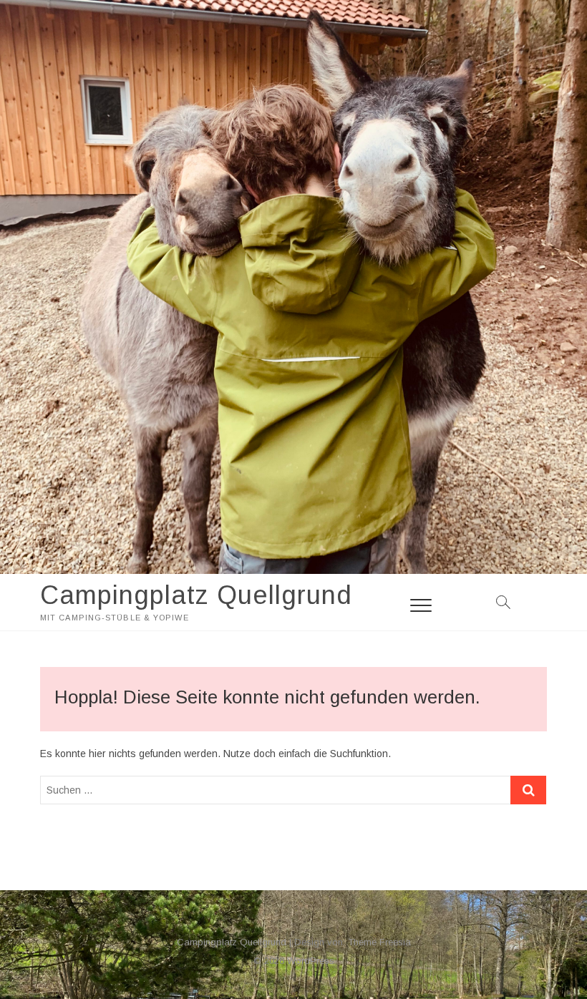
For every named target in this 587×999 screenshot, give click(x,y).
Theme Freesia (379, 942)
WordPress (310, 960)
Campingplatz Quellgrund (196, 595)
